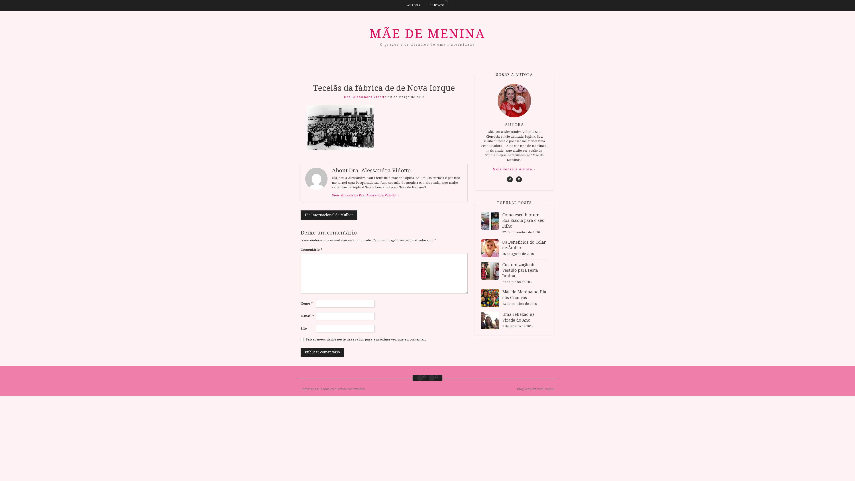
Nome (307, 303)
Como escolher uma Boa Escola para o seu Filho (523, 220)
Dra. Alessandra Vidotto (365, 97)
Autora (414, 5)
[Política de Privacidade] (432, 378)
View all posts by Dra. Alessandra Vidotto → (366, 195)
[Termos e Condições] (420, 378)
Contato (437, 5)
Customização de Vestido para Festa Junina (520, 270)
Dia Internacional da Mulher (329, 215)
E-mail (307, 316)
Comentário (311, 249)
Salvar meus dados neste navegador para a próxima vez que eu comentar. (366, 339)
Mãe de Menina (427, 34)
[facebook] (510, 179)
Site (304, 328)
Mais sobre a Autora (514, 169)
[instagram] (519, 179)
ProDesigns (545, 389)
